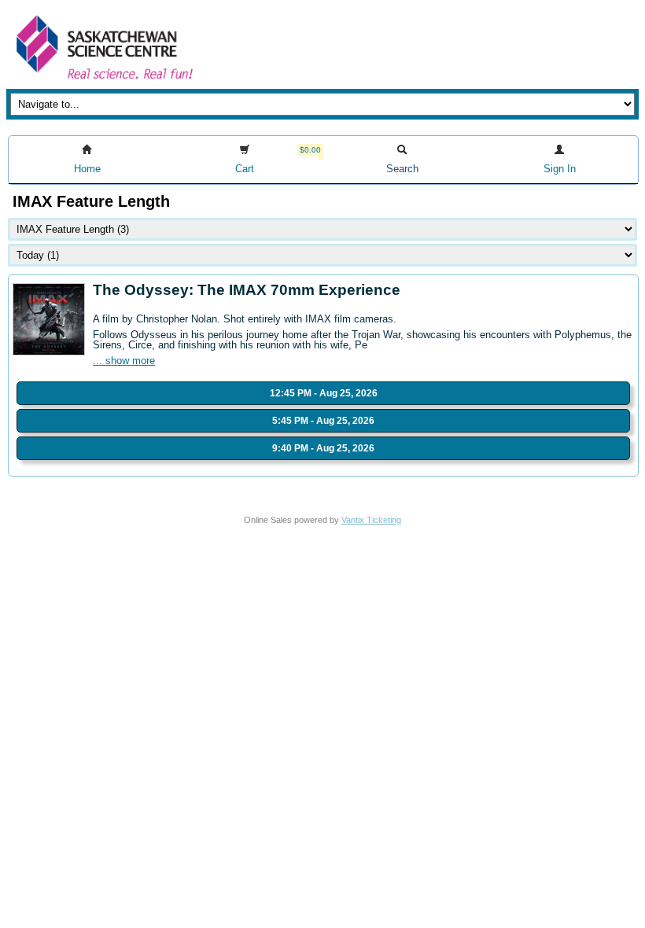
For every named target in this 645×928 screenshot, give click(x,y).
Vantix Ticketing (371, 520)
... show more (124, 360)
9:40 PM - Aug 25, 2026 (323, 448)
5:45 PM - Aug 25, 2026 (323, 420)
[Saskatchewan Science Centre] (103, 80)
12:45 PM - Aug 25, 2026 (324, 393)
